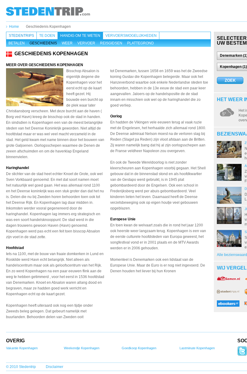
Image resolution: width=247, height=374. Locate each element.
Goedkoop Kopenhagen (139, 348)
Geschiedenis (43, 43)
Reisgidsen (111, 43)
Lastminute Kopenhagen (197, 348)
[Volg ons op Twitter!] (242, 354)
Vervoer (86, 43)
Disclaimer (54, 367)
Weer (67, 43)
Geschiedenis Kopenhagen (48, 26)
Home (14, 26)
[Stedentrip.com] (48, 11)
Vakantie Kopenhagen (22, 348)
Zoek (230, 80)
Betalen (16, 43)
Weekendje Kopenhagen (81, 348)
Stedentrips (21, 36)
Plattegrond (140, 43)
